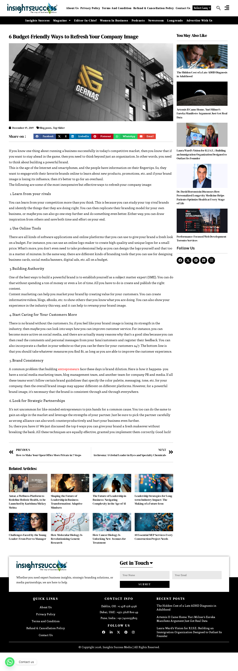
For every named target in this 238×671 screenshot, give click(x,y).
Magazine (60, 20)
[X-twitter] (188, 260)
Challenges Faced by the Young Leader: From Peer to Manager (27, 537)
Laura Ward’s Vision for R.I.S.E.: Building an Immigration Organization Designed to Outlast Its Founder (202, 154)
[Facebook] (180, 260)
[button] (217, 8)
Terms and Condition (117, 8)
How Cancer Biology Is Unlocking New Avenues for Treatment (109, 539)
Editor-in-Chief (85, 20)
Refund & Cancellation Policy (153, 8)
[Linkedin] (203, 260)
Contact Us (183, 8)
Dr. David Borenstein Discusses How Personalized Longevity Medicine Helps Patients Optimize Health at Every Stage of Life (201, 197)
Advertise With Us (199, 20)
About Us (72, 8)
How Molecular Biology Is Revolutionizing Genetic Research (66, 539)
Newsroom (156, 20)
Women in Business (114, 20)
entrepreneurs (68, 369)
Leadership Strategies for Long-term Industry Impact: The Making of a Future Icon (154, 500)
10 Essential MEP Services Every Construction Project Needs (154, 537)
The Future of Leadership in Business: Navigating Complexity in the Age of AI (109, 500)
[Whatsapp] (9, 662)
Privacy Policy (90, 8)
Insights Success (37, 20)
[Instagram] (211, 260)
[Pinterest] (195, 260)
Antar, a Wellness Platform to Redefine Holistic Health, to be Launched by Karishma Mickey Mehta (27, 501)
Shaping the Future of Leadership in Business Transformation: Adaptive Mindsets (66, 501)
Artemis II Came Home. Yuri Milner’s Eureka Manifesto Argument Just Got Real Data (202, 113)
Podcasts (138, 20)
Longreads (175, 20)
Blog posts (46, 128)
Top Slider (59, 128)
